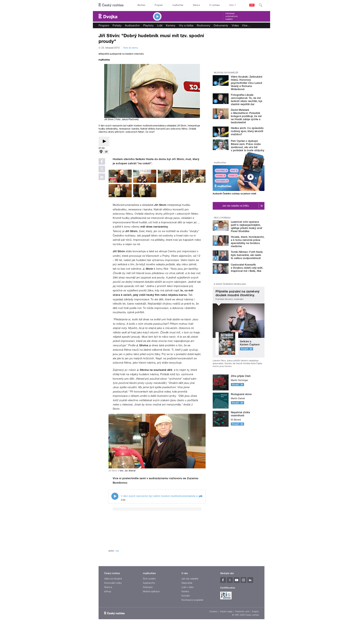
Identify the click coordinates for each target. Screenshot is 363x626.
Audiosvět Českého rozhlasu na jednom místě (234, 193)
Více (246, 25)
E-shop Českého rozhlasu (230, 284)
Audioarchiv (231, 16)
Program (159, 5)
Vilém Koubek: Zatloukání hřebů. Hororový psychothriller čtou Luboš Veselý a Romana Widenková (246, 83)
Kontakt (186, 595)
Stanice (196, 5)
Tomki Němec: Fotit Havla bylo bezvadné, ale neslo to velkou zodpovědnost (247, 255)
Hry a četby (220, 171)
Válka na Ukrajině (113, 578)
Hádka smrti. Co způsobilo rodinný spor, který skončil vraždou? (247, 131)
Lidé (159, 25)
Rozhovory (203, 25)
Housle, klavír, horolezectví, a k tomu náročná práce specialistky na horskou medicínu (247, 241)
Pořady (117, 25)
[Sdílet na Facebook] (102, 161)
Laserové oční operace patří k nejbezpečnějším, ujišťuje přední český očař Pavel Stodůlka (246, 226)
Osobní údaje (226, 611)
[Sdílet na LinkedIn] (102, 176)
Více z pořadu (222, 217)
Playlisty (148, 25)
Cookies (213, 611)
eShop (107, 591)
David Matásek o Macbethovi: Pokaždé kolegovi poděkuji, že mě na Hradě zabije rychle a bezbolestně (246, 116)
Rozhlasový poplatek (192, 600)
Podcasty (148, 587)
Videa (235, 25)
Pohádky (219, 176)
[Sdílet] (106, 152)
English (255, 611)
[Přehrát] (104, 141)
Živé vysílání (220, 181)
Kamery (229, 19)
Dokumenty (221, 25)
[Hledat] (260, 5)
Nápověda (187, 583)
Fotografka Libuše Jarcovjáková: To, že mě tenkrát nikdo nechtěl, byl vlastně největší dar (246, 99)
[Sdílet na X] (102, 169)
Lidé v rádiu (188, 587)
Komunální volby (113, 583)
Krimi (233, 171)
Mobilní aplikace (151, 591)
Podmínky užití (242, 611)
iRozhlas (141, 5)
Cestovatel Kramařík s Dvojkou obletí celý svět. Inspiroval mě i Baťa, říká (247, 267)
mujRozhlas (177, 5)
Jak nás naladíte (190, 578)
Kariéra (185, 591)
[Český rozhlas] (111, 5)
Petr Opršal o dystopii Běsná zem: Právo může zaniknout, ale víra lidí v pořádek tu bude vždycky (247, 145)
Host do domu (130, 47)
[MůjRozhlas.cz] (104, 60)
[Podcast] (101, 152)
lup (117, 550)
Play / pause (114, 496)
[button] (200, 496)
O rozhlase (214, 5)
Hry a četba (186, 25)
